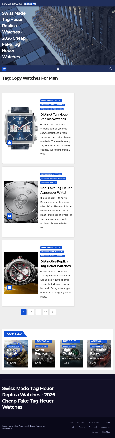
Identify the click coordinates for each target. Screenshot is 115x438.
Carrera (82, 427)
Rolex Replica (13, 346)
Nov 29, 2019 (49, 271)
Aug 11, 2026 (15, 358)
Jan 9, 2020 (48, 125)
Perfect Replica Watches (51, 100)
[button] (111, 68)
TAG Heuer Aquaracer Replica (53, 178)
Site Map (106, 432)
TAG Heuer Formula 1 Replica (53, 105)
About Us (80, 422)
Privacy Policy (95, 422)
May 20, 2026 (98, 358)
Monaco (95, 432)
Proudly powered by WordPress (15, 426)
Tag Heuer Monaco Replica (52, 109)
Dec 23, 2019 (49, 198)
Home (70, 422)
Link (72, 427)
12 (45, 312)
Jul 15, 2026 (42, 358)
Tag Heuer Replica (48, 182)
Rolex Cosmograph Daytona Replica (42, 340)
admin (62, 125)
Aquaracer (105, 427)
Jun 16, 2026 (70, 358)
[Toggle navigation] (58, 69)
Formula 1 (93, 427)
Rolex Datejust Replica (69, 341)
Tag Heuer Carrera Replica (52, 251)
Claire (12, 363)
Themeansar (7, 428)
